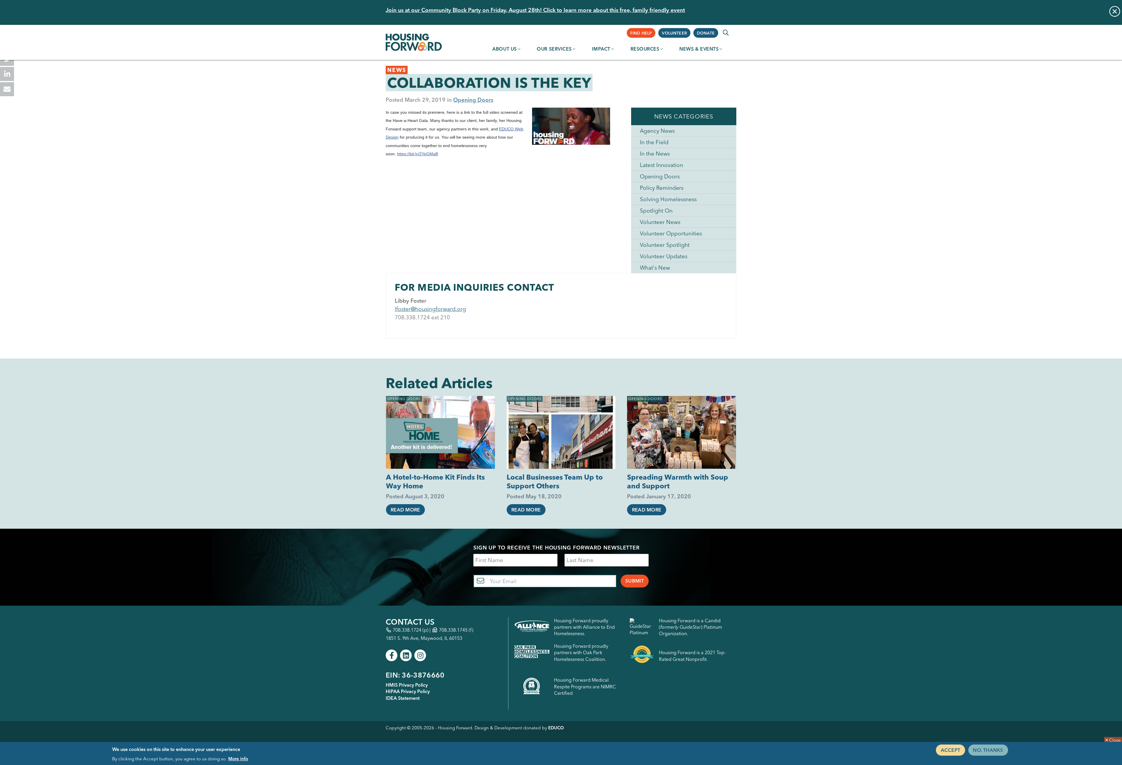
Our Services (554, 49)
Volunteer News (660, 221)
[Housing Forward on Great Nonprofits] (642, 656)
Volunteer (674, 33)
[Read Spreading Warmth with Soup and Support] (681, 432)
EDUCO (556, 727)
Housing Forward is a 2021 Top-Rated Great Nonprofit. (692, 655)
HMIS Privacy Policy (407, 685)
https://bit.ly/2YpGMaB (417, 153)
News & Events (698, 49)
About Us (504, 49)
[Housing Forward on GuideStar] (642, 627)
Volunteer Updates (663, 256)
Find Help (641, 33)
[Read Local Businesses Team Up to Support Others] (561, 432)
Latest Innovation (661, 164)
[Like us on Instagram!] (420, 655)
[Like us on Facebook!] (391, 655)
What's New (655, 267)
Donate (706, 33)
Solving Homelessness (668, 199)
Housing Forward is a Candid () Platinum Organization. (690, 627)
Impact (601, 49)
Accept (950, 750)
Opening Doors (473, 99)
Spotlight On (656, 210)
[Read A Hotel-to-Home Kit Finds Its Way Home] (440, 432)
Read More (405, 510)
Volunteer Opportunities (671, 233)
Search (725, 32)
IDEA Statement (403, 698)
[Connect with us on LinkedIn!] (406, 655)
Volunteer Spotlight (665, 244)
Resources (645, 49)
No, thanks (988, 750)
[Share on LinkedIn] (7, 74)
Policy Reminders (661, 187)
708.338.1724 (407, 630)
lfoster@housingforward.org (430, 308)
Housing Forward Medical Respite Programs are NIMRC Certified (585, 686)
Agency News (657, 130)
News (396, 69)
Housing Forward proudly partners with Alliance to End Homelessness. (584, 627)
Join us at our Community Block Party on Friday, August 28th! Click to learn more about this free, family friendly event (535, 9)
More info (238, 758)
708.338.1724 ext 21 (421, 317)
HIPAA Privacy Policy (408, 691)
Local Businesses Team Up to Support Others (555, 481)
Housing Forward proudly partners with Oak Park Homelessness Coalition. (581, 652)
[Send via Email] (7, 89)
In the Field (654, 142)
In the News (655, 153)
